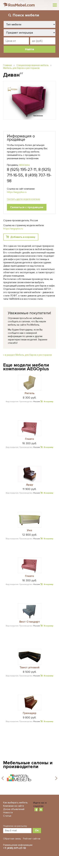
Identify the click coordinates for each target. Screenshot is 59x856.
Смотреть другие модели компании (23, 199)
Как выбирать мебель (15, 802)
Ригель (29, 393)
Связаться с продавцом (26, 207)
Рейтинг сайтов (31, 838)
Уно (29, 530)
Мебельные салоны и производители (28, 764)
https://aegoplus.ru (17, 192)
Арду (29, 484)
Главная (7, 65)
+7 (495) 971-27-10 (14, 848)
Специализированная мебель (32, 65)
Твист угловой (29, 667)
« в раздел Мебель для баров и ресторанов (27, 354)
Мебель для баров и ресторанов (21, 68)
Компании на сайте (13, 805)
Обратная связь (12, 838)
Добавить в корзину (22, 237)
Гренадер (29, 713)
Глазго (29, 439)
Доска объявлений (13, 809)
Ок (37, 830)
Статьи (7, 815)
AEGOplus (24, 165)
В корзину (48, 401)
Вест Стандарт (29, 622)
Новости (8, 812)
